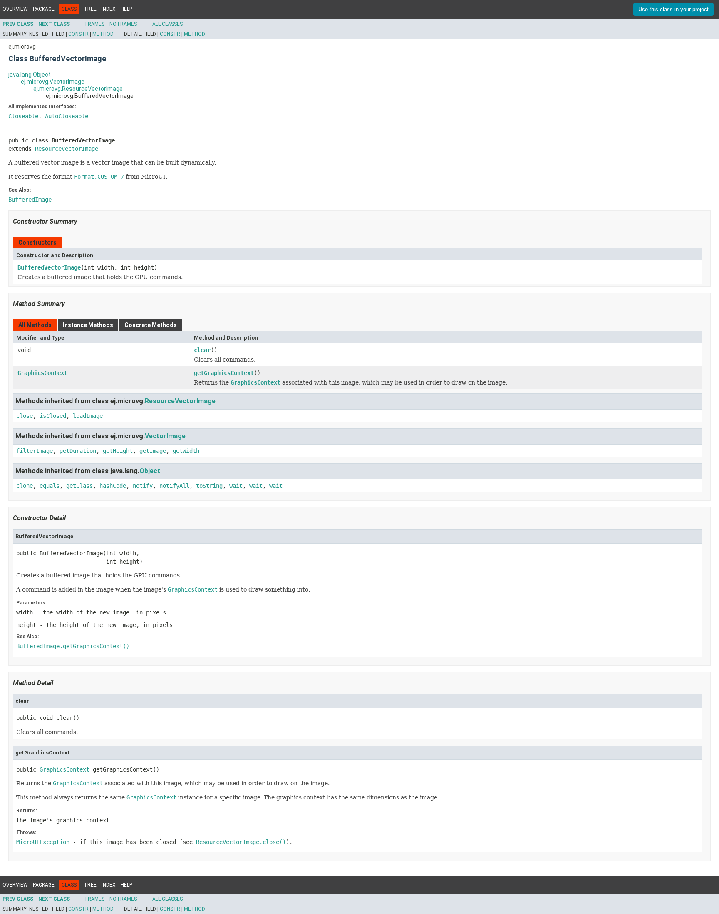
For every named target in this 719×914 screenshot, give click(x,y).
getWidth (186, 450)
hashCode (112, 485)
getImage (152, 450)
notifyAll (174, 485)
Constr (78, 34)
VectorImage (165, 436)
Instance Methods (88, 325)
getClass (79, 485)
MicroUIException (42, 842)
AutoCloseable (66, 116)
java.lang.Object (29, 74)
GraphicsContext (42, 373)
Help (126, 9)
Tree (90, 9)
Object (149, 471)
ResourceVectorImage (66, 148)
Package (44, 9)
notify (143, 485)
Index (109, 9)
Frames (94, 24)
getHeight (118, 450)
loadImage (88, 415)
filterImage (34, 450)
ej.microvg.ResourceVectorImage (78, 88)
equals (50, 485)
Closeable (23, 116)
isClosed (53, 415)
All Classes (167, 24)
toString (209, 485)
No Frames (123, 24)
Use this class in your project (673, 9)
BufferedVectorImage (49, 267)
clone (24, 485)
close (24, 415)
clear (202, 350)
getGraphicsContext (224, 373)
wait (236, 485)
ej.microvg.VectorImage (52, 81)
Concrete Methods (150, 325)
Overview (15, 9)
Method (103, 34)
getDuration (78, 450)
